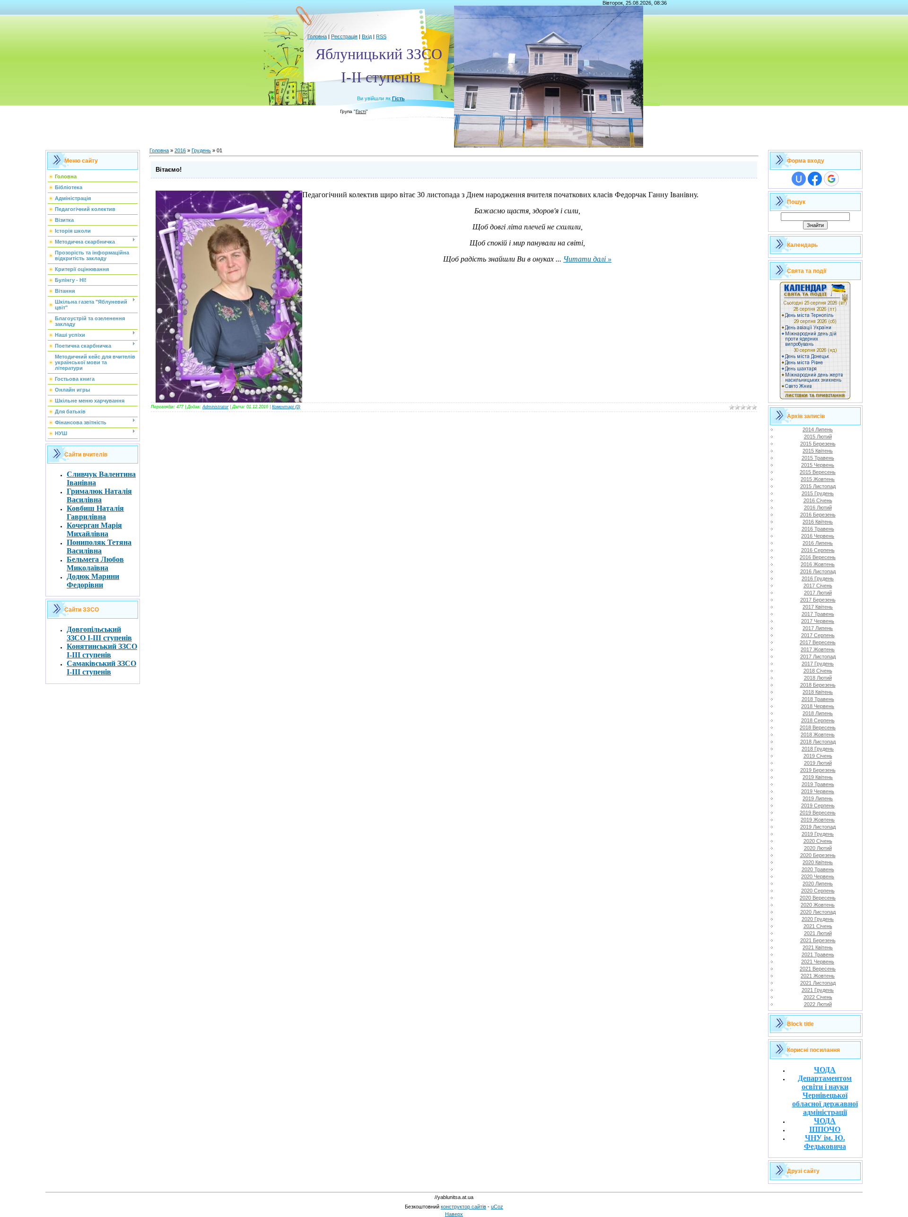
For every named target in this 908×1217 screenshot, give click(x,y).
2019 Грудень (818, 834)
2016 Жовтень (818, 564)
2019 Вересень (818, 812)
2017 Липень (818, 628)
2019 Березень (818, 770)
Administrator (215, 406)
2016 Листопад (818, 571)
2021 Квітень (818, 947)
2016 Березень (818, 514)
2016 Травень (818, 529)
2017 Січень (817, 585)
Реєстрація (344, 36)
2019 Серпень (818, 805)
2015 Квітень (818, 451)
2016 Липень (818, 543)
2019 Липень (818, 798)
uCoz (497, 1206)
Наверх (454, 1214)
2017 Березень (818, 600)
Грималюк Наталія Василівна (99, 495)
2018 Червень (817, 706)
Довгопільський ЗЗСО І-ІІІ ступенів (99, 633)
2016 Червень (817, 536)
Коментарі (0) (286, 406)
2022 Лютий (818, 1004)
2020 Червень (817, 876)
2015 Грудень (818, 493)
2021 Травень (818, 954)
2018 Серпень (818, 720)
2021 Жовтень (818, 976)
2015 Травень (818, 458)
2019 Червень (817, 791)
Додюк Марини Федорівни (93, 580)
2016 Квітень (818, 522)
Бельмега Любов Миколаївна (95, 563)
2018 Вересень (818, 727)
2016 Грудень (818, 578)
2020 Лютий (818, 848)
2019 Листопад (818, 827)
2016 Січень (817, 500)
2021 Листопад (818, 983)
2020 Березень (818, 855)
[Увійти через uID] (799, 179)
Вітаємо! (169, 169)
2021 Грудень (818, 990)
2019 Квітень (818, 777)
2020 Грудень (818, 919)
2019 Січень (817, 756)
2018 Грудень (818, 749)
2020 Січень (817, 841)
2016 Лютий (818, 507)
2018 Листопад (818, 741)
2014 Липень (818, 429)
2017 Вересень (818, 642)
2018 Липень (818, 713)
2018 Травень (818, 699)
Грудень (201, 150)
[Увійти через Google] (831, 178)
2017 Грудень (818, 663)
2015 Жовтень (818, 479)
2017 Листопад (818, 656)
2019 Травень (818, 784)
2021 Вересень (818, 969)
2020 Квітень (818, 862)
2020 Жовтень (818, 905)
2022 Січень (817, 997)
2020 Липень (818, 883)
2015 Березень (818, 444)
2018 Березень (818, 685)
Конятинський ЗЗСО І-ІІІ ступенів (102, 650)
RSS (381, 36)
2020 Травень (818, 869)
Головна (317, 36)
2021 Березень (818, 940)
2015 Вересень (818, 472)
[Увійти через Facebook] (815, 179)
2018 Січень (817, 671)
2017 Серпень (818, 635)
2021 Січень (817, 926)
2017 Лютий (818, 592)
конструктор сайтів (463, 1206)
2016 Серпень (818, 550)
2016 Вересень (818, 557)
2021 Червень (817, 961)
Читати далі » (587, 259)
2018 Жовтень (818, 734)
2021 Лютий (818, 933)
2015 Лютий (818, 436)
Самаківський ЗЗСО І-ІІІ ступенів (101, 667)
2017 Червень (817, 621)
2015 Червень (817, 465)
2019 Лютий (818, 763)
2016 (180, 150)
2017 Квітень (818, 607)
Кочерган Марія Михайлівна (94, 529)
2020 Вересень (818, 898)
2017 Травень (818, 614)
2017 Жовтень (818, 649)
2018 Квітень (818, 692)
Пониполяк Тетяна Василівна (99, 546)
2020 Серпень (818, 890)
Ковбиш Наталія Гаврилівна (95, 512)
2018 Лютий (818, 678)
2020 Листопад (818, 912)
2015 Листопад (818, 486)
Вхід (367, 36)
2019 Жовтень (818, 820)
